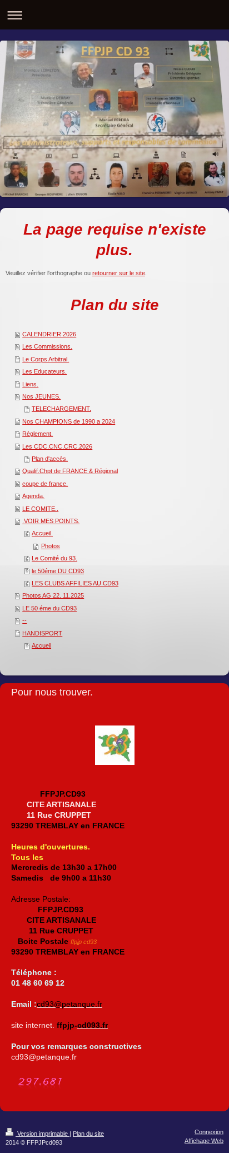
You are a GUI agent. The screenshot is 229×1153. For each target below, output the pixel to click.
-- (24, 620)
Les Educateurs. (44, 371)
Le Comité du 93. (54, 558)
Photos (50, 546)
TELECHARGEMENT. (61, 408)
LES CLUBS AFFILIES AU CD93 (75, 583)
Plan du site (88, 1133)
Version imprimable (42, 1133)
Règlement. (37, 433)
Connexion (209, 1132)
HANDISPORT (42, 633)
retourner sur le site (118, 273)
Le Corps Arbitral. (45, 359)
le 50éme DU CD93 (58, 571)
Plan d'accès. (50, 458)
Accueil (41, 645)
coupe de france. (45, 483)
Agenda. (33, 496)
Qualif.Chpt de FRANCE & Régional (70, 471)
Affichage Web (204, 1140)
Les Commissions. (47, 346)
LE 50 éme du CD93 (49, 608)
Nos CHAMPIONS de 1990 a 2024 (68, 421)
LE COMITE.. (40, 508)
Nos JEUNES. (41, 396)
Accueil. (42, 533)
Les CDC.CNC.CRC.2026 (57, 446)
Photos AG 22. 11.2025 (53, 595)
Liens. (30, 384)
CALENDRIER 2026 (49, 334)
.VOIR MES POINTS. (50, 521)
